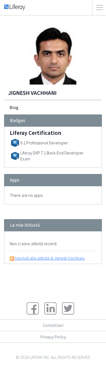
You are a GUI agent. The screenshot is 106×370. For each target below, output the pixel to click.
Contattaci (53, 325)
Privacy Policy (53, 337)
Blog (14, 107)
